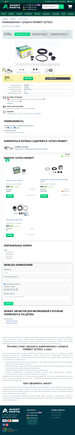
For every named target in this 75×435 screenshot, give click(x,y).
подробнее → (10, 103)
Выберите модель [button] (58, 34)
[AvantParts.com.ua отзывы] (9, 430)
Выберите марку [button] (39, 34)
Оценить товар (9, 287)
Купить (29, 78)
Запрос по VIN (32, 423)
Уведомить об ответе (13, 284)
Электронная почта (11, 277)
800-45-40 (31, 5)
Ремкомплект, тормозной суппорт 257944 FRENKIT (31, 149)
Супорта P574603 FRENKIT (14, 180)
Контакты (62, 1)
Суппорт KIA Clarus (11, 323)
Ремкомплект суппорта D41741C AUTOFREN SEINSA (54, 180)
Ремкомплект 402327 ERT (14, 220)
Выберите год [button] (22, 34)
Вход (70, 1)
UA (7, 1)
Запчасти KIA (8, 319)
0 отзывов (16, 26)
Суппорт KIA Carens (11, 321)
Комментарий (9, 294)
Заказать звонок (32, 420)
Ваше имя (7, 269)
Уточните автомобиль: (8, 34)
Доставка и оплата (51, 1)
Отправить (8, 303)
